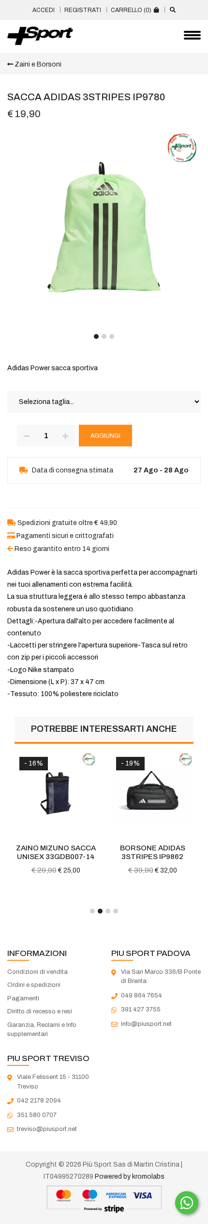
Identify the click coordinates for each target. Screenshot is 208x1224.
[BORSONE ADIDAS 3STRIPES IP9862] (152, 793)
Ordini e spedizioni (33, 985)
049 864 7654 (141, 995)
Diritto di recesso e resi (39, 1011)
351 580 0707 (37, 1115)
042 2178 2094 (39, 1100)
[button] (96, 336)
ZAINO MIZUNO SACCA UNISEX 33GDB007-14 (56, 852)
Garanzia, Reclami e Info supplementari (41, 1030)
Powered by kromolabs (129, 1176)
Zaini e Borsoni (37, 64)
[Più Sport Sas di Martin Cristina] (40, 36)
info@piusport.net (146, 1024)
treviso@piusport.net (47, 1129)
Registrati (82, 10)
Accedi (43, 10)
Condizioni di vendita (37, 971)
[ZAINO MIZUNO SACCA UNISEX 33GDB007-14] (56, 793)
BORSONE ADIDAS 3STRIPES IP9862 (152, 852)
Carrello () (132, 10)
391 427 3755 (141, 1009)
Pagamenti (23, 998)
